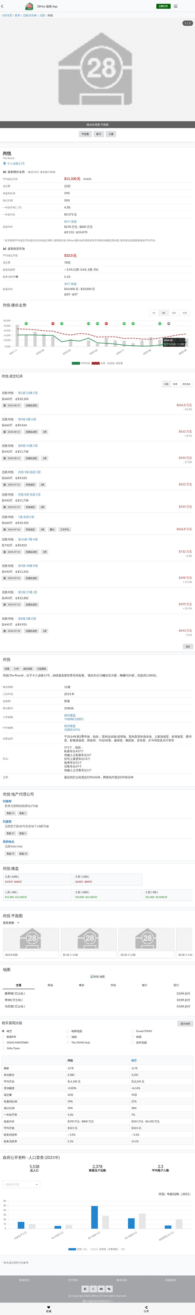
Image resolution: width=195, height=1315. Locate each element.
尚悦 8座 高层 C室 (29, 494)
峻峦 (9, 1031)
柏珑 (138, 1036)
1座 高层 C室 (26, 517)
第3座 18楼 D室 (28, 565)
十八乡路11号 (16, 163)
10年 (174, 313)
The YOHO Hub (80, 1042)
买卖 (166, 384)
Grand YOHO (144, 1031)
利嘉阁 (7, 801)
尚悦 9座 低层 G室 (29, 472)
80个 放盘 (70, 221)
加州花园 (141, 1042)
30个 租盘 (70, 283)
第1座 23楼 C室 (28, 392)
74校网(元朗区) (74, 719)
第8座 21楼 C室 (28, 445)
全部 (185, 313)
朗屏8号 (11, 1036)
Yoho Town (13, 1048)
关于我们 (73, 1280)
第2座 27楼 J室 (27, 592)
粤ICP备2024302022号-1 (97, 1301)
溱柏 (74, 1036)
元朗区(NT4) (72, 729)
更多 (188, 646)
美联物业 (8, 841)
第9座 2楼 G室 (27, 419)
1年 (154, 313)
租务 (175, 384)
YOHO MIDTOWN (17, 1042)
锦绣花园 (76, 1031)
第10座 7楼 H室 (28, 539)
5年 (163, 313)
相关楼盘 (70, 715)
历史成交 (186, 384)
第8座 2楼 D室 (27, 618)
